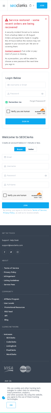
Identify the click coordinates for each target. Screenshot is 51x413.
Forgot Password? (38, 101)
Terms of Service (39, 210)
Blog (6, 319)
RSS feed (8, 311)
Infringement (9, 276)
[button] (46, 176)
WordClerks (11, 354)
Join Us (7, 381)
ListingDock (11, 346)
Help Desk (14, 240)
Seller (31, 149)
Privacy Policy (9, 213)
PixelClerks (11, 350)
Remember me (15, 102)
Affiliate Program (11, 299)
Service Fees (9, 284)
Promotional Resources (14, 307)
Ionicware (8, 334)
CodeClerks (11, 342)
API (5, 315)
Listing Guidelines (11, 280)
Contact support (13, 51)
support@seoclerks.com (12, 245)
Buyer (20, 149)
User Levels (9, 303)
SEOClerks (10, 337)
